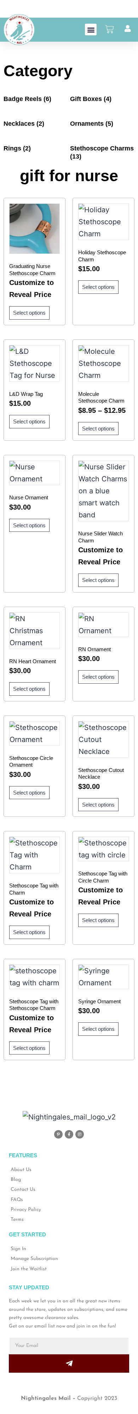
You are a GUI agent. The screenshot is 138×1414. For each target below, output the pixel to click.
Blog (16, 1179)
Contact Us (23, 1189)
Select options (29, 313)
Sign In (18, 1249)
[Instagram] (79, 1134)
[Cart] (111, 29)
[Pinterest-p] (58, 1134)
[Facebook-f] (69, 1134)
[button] (91, 29)
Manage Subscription (34, 1258)
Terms (17, 1219)
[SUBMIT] (69, 1363)
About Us (21, 1169)
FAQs (17, 1199)
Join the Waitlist (29, 1269)
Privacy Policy (26, 1209)
